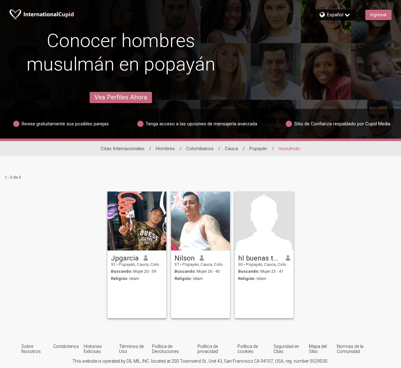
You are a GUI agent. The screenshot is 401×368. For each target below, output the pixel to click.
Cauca (231, 148)
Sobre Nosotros (31, 349)
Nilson (184, 258)
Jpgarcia (125, 258)
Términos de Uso (131, 349)
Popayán (258, 148)
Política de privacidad (207, 349)
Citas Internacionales (122, 148)
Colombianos (200, 148)
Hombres (165, 148)
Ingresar (378, 15)
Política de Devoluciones (165, 349)
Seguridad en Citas (286, 349)
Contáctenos (66, 346)
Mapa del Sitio (318, 349)
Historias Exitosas (93, 349)
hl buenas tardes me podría (259, 258)
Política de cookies (247, 349)
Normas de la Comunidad (350, 349)
